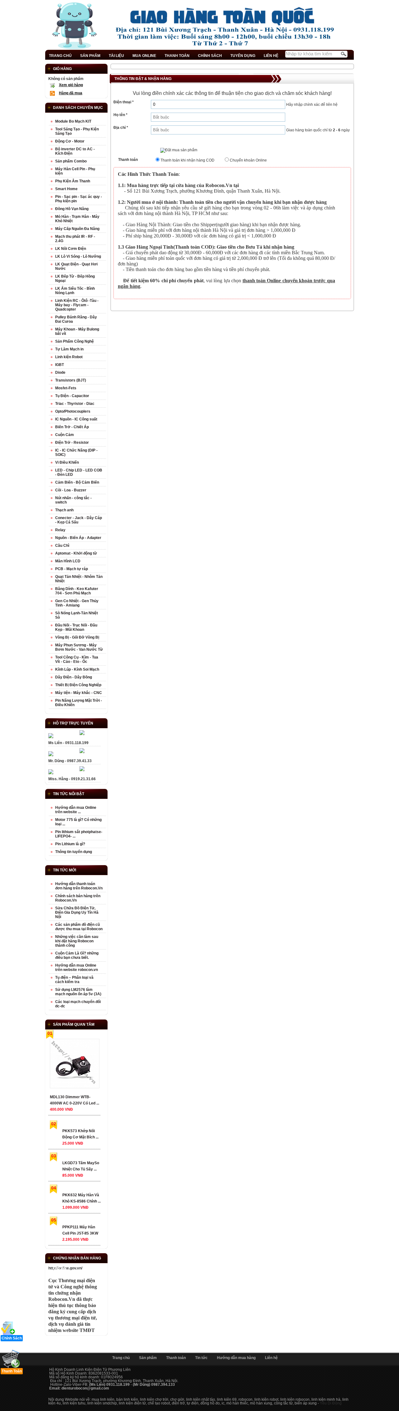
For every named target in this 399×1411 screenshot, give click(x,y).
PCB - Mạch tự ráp (71, 569)
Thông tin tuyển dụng (73, 852)
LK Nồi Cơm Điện (70, 248)
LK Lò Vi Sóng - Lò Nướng (78, 256)
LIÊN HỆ (271, 56)
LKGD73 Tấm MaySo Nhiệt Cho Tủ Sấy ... (80, 1166)
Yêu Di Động (331, 1403)
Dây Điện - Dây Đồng (73, 677)
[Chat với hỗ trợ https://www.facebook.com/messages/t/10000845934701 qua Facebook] (81, 734)
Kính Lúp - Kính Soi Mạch (77, 669)
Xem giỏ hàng (71, 85)
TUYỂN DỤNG (242, 56)
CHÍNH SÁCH (210, 56)
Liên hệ (271, 1358)
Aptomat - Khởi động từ (76, 553)
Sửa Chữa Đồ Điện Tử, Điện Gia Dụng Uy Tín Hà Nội (77, 912)
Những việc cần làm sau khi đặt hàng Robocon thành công (76, 941)
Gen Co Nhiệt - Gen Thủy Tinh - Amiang (77, 603)
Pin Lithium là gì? (70, 844)
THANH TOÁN (177, 56)
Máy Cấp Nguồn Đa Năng (77, 229)
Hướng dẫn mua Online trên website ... (75, 809)
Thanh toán (176, 1358)
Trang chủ (121, 1358)
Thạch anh (64, 510)
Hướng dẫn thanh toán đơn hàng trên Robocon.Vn (79, 886)
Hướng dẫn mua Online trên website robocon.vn (76, 967)
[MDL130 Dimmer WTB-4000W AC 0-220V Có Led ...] (74, 1065)
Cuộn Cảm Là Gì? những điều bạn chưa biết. (77, 955)
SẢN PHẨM (90, 56)
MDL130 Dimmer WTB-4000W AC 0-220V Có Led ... (74, 1100)
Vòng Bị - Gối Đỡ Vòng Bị (77, 637)
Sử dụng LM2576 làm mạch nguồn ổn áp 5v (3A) (78, 991)
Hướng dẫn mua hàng (236, 1358)
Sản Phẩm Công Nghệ (74, 341)
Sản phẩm (148, 1358)
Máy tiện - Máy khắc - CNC (78, 693)
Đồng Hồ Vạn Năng (72, 209)
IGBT (59, 365)
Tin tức (201, 1358)
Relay (60, 530)
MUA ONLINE (144, 56)
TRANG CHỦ (60, 56)
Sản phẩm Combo (71, 161)
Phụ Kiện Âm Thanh (72, 181)
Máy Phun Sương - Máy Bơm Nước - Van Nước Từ (79, 647)
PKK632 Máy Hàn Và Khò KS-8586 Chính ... (81, 1198)
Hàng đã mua (70, 93)
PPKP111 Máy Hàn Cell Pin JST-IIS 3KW (80, 1230)
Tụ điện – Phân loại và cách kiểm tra (74, 979)
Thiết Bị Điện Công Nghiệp (78, 685)
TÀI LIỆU (116, 56)
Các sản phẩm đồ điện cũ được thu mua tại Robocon (79, 926)
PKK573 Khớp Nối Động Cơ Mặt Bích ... (80, 1134)
